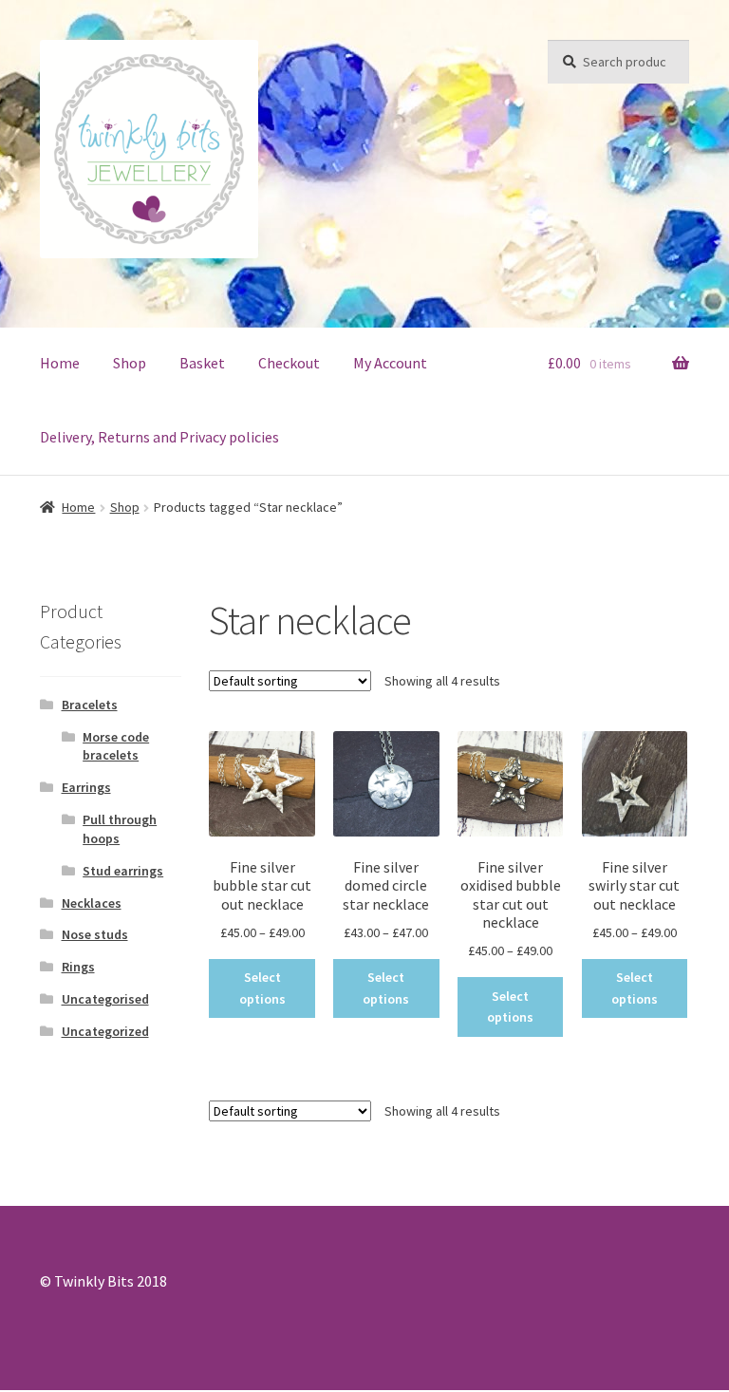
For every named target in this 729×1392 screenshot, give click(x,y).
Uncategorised (105, 998)
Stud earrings (123, 870)
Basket (202, 362)
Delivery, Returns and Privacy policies (159, 436)
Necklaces (92, 903)
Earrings (86, 787)
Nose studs (95, 934)
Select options (262, 988)
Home (60, 362)
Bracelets (90, 704)
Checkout (289, 362)
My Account (390, 362)
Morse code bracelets (116, 746)
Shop (129, 362)
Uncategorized (105, 1031)
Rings (78, 966)
